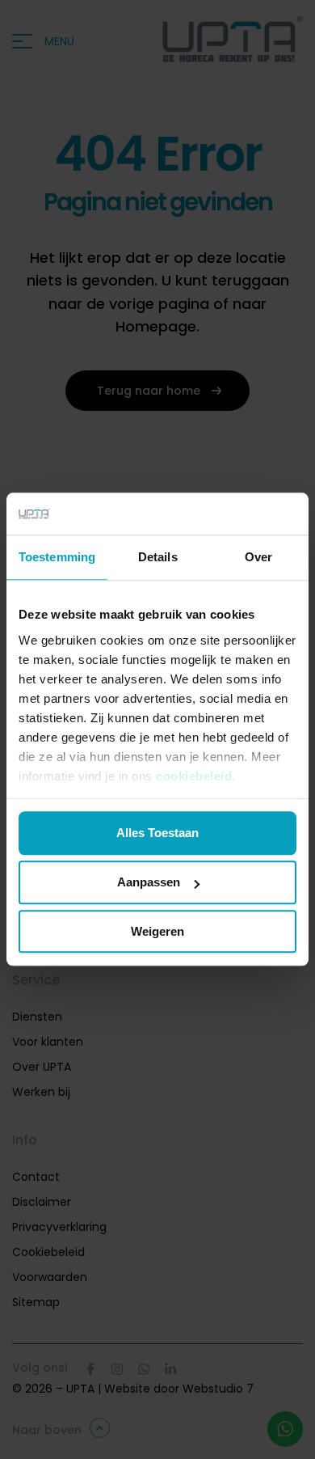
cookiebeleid (194, 776)
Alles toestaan (157, 833)
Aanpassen (148, 883)
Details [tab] (158, 558)
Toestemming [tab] (57, 558)
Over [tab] (258, 558)
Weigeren (157, 931)
